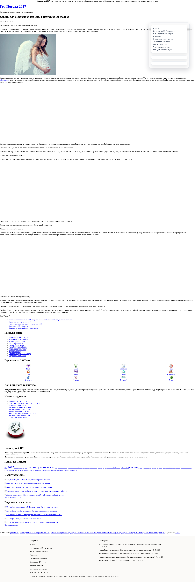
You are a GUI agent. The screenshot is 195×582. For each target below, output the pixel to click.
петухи (149, 468)
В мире (32, 544)
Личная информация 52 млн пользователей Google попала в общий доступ (35, 495)
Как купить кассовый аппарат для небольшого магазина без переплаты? (34, 515)
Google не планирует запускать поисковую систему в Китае (29, 487)
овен (141, 468)
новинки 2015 (112, 468)
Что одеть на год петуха (18, 348)
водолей (25, 468)
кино (71, 468)
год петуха (35, 467)
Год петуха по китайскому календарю (23, 328)
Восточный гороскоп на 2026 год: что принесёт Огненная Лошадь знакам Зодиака (41, 320)
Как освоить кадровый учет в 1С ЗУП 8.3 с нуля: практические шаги (32, 522)
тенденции (45, 470)
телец (39, 470)
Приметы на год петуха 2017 (20, 322)
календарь (67, 468)
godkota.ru (14, 533)
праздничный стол (168, 468)
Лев (28, 374)
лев (103, 468)
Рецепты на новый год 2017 (20, 411)
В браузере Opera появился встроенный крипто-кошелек (28, 480)
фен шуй (67, 470)
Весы (124, 374)
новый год (134, 467)
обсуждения (4, 80)
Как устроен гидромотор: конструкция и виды (24, 519)
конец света (93, 468)
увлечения (55, 470)
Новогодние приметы (17, 350)
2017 (11, 467)
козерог (87, 468)
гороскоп (49, 467)
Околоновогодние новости (40, 558)
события (31, 470)
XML (177, 533)
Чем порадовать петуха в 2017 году (22, 413)
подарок (159, 468)
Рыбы (171, 380)
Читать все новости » (13, 497)
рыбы (21, 470)
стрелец (36, 470)
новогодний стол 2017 (122, 468)
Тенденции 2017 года (17, 342)
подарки (154, 468)
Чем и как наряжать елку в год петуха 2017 (25, 324)
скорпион (25, 470)
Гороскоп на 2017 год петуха (20, 337)
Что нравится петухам (17, 346)
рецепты (17, 470)
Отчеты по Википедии (18, 417)
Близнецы (123, 369)
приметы (184, 468)
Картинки (33, 555)
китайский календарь (79, 468)
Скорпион (171, 374)
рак (13, 470)
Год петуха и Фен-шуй (17, 356)
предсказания (176, 468)
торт (50, 470)
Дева (76, 374)
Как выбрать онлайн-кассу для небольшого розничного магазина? (31, 511)
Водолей (123, 380)
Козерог (76, 380)
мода (106, 468)
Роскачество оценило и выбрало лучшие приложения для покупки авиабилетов (37, 491)
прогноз (189, 468)
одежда (145, 468)
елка (59, 468)
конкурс (100, 468)
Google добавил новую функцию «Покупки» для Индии (28, 483)
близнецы (17, 468)
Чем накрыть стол (16, 344)
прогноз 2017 (8, 470)
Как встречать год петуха (19, 339)
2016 (6, 468)
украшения (61, 470)
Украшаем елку (15, 352)
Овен (28, 369)
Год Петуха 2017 (13, 6)
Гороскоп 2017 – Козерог (18, 326)
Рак (171, 369)
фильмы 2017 (73, 470)
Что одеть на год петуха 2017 (20, 415)
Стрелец (28, 380)
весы (21, 468)
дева (56, 468)
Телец (76, 369)
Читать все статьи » (12, 525)
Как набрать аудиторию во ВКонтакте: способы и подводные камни (32, 507)
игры (62, 468)
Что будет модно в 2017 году (20, 407)
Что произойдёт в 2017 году (20, 354)
